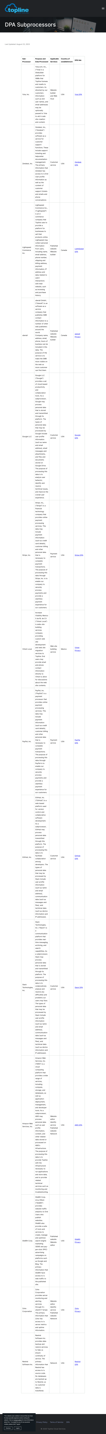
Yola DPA (78, 94)
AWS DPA (78, 1125)
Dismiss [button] (8, 1428)
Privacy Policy (41, 1422)
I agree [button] (17, 1428)
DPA (68, 1422)
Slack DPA (79, 987)
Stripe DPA (79, 555)
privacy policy (18, 1420)
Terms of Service (56, 1422)
